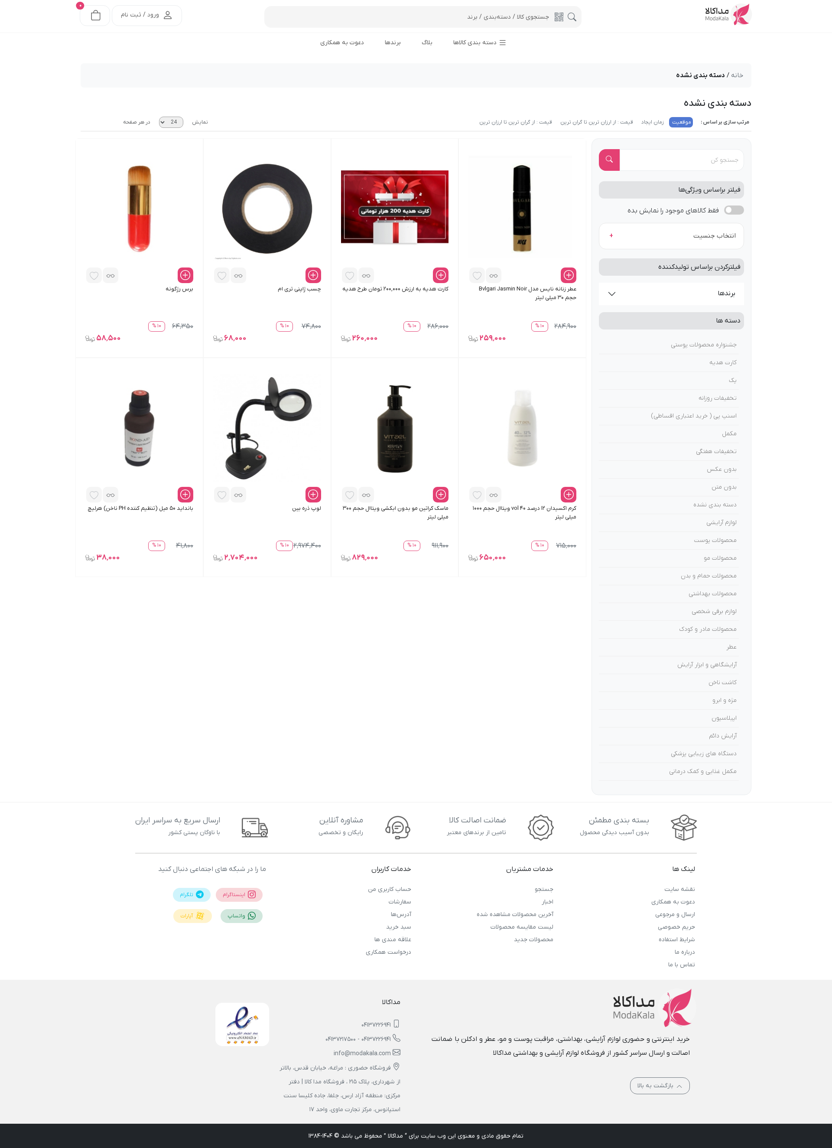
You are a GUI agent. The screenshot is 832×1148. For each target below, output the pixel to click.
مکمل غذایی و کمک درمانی (703, 771)
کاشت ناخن (722, 682)
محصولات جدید (533, 940)
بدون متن (724, 487)
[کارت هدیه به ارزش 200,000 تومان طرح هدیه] (395, 208)
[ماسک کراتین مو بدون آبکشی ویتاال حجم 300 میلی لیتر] (395, 428)
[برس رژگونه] (139, 208)
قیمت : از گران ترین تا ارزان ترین (515, 122)
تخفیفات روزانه (718, 398)
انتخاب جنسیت (714, 236)
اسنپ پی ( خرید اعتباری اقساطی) (694, 416)
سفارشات (400, 902)
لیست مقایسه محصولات (522, 927)
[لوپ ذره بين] (267, 428)
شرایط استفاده (677, 940)
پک (733, 380)
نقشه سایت (679, 889)
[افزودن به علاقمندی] (477, 275)
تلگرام (187, 894)
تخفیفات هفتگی (716, 451)
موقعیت (681, 122)
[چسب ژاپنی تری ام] (267, 208)
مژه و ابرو (724, 700)
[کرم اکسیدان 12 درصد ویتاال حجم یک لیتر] (522, 428)
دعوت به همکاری (673, 902)
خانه (737, 75)
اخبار (547, 902)
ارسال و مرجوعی (675, 914)
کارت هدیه (723, 363)
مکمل (729, 434)
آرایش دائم (723, 736)
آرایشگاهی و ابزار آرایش (707, 665)
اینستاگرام (235, 894)
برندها (726, 293)
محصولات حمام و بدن (709, 576)
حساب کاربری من (389, 889)
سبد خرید (398, 927)
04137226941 (376, 1025)
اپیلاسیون (724, 718)
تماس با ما (681, 965)
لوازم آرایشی (721, 523)
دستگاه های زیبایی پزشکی (704, 754)
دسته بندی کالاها (475, 43)
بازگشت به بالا (656, 1086)
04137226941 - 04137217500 (358, 1039)
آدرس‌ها (401, 914)
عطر (731, 647)
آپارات (187, 916)
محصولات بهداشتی (713, 594)
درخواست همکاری (388, 952)
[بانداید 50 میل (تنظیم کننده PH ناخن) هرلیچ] (139, 428)
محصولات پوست (715, 540)
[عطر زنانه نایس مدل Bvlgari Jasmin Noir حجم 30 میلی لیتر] (522, 208)
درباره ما (685, 952)
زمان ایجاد (652, 122)
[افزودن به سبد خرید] (568, 275)
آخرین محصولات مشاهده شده (515, 914)
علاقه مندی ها (392, 940)
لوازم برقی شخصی (714, 611)
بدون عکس (722, 469)
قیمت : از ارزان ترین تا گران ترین (596, 122)
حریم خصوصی (676, 927)
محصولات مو (720, 558)
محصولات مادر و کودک (708, 629)
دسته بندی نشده (715, 505)
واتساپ (237, 916)
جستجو (544, 889)
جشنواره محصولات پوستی (704, 345)
